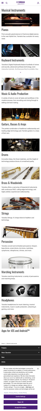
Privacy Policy (13, 393)
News (3, 357)
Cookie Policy (23, 393)
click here (28, 387)
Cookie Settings (20, 396)
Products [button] (4, 348)
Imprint (6, 393)
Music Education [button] (6, 352)
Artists (3, 362)
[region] (20, 388)
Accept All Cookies (20, 407)
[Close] (38, 369)
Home (3, 343)
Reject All (20, 402)
